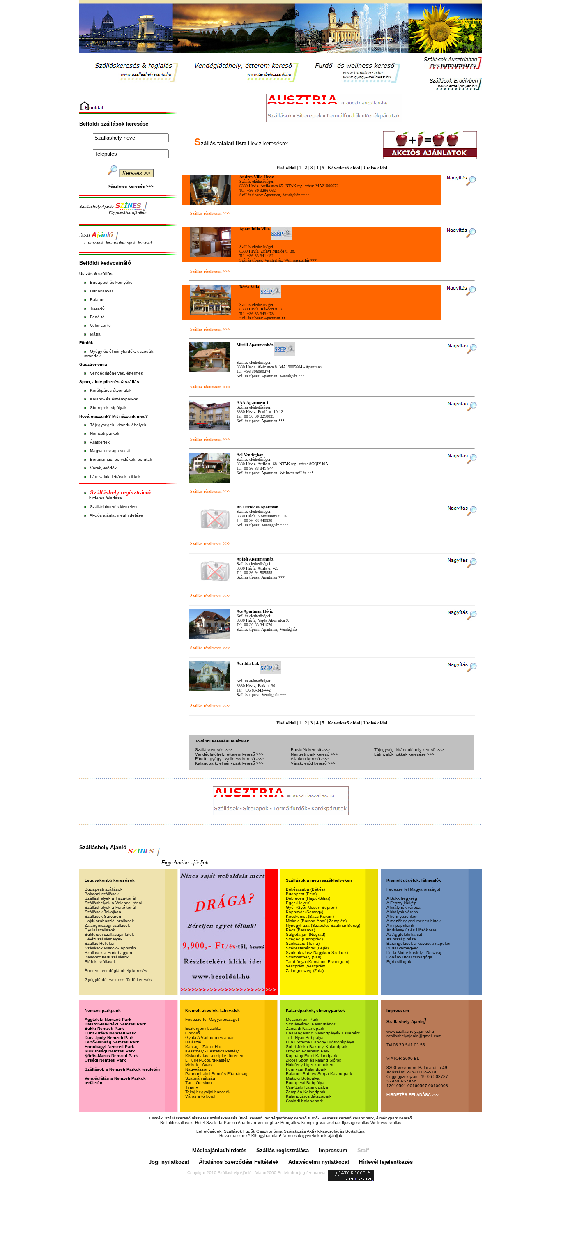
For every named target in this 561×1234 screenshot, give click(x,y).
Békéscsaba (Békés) (305, 889)
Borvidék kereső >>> (310, 749)
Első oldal (286, 167)
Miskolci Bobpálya (303, 1078)
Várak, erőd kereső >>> (313, 763)
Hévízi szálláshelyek (103, 939)
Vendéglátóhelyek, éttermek (116, 373)
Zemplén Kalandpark (305, 1091)
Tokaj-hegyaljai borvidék (207, 1091)
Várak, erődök (103, 468)
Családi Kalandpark (304, 1100)
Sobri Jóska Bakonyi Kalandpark (316, 1046)
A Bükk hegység (401, 898)
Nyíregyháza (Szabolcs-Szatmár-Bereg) (323, 925)
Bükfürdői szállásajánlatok (109, 934)
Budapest (99, 282)
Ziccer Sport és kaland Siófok (313, 1060)
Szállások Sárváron (103, 916)
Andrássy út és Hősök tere (411, 930)
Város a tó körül (200, 1096)
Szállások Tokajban (103, 912)
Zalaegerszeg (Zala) (305, 970)
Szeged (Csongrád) (304, 939)
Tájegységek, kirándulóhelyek (118, 425)
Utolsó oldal (375, 167)
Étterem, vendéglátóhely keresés (116, 970)
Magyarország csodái (110, 450)
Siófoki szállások (100, 961)
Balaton (97, 299)
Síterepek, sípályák (108, 407)
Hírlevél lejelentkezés (386, 1162)
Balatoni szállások (102, 894)
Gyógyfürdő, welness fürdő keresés (118, 979)
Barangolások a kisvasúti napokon (419, 943)
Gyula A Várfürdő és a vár (209, 1037)
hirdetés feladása (105, 498)
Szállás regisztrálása (282, 1150)
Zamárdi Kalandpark (305, 1028)
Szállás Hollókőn (100, 943)
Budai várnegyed (402, 948)
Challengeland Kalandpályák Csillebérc (323, 1033)
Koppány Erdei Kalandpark (311, 1055)
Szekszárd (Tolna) (303, 943)
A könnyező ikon (402, 916)
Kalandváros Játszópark (308, 1096)
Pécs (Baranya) (300, 930)
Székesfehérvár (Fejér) (307, 948)
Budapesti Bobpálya (305, 1082)
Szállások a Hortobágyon (108, 952)
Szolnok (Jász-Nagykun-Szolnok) (317, 952)
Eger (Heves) (298, 903)
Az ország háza (401, 939)
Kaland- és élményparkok (114, 399)
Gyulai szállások (100, 930)
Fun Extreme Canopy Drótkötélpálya (320, 1042)
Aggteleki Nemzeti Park (108, 1019)
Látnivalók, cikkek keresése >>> (404, 754)
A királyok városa (402, 912)
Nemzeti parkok (104, 433)
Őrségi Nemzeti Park (105, 1060)
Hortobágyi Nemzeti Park (109, 1046)
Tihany (191, 1087)
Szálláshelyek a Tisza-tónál (110, 898)
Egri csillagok (398, 961)
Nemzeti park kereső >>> (314, 754)
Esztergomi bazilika (203, 1028)
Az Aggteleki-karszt (404, 934)
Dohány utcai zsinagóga (409, 957)
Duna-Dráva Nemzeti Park (110, 1033)
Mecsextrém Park (302, 1019)
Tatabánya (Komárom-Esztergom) (317, 961)
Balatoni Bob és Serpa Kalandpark (319, 1073)
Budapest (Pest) (301, 894)
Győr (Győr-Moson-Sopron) (311, 907)
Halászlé (193, 1042)
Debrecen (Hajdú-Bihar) (308, 898)
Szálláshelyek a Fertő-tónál (110, 907)
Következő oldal (344, 167)
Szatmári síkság (200, 1078)
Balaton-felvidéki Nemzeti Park (115, 1024)
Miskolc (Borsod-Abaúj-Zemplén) (316, 921)
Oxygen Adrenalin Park (307, 1051)
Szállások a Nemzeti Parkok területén (122, 1069)
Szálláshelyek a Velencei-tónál (113, 903)
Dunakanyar (101, 291)
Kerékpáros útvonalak (110, 390)
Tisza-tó (97, 308)
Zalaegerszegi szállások (107, 925)
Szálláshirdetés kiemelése (114, 506)
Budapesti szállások (103, 889)
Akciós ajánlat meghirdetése (116, 515)
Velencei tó (100, 325)
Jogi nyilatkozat (169, 1162)
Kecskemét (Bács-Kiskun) (310, 916)
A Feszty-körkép (401, 903)
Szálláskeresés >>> (213, 749)
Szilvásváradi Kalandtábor (310, 1024)
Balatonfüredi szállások (107, 957)
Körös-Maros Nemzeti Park (111, 1055)
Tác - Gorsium (198, 1082)
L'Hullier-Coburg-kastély (207, 1060)
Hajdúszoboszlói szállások (109, 921)
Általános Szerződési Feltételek (238, 1162)
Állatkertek (100, 442)
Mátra (95, 334)
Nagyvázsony (198, 1069)
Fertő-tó (97, 317)
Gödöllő (192, 1033)
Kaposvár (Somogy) (304, 912)
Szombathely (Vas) (303, 957)
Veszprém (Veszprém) (306, 966)
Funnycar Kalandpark (306, 1069)
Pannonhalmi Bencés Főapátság (216, 1073)
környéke (124, 282)
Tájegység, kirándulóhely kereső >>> (409, 749)
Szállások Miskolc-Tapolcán (110, 948)
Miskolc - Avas (198, 1064)
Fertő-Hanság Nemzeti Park (112, 1042)
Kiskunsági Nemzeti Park (110, 1051)
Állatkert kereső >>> (310, 758)
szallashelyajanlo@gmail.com (413, 1036)
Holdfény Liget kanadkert (309, 1064)
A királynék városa (403, 907)
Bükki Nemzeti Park (104, 1028)
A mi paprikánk (400, 925)
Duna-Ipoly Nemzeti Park (109, 1037)
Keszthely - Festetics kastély (212, 1051)
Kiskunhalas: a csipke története (215, 1055)
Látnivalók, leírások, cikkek (115, 476)
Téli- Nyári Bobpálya (305, 1037)
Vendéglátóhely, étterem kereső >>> (229, 754)
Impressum (333, 1150)
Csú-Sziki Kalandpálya (307, 1087)
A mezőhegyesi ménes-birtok (413, 921)
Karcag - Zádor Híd (203, 1046)
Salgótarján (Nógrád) (305, 934)
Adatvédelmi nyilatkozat (318, 1162)
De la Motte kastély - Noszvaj (413, 952)
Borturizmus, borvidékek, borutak (121, 459)
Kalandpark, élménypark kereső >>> (229, 763)
